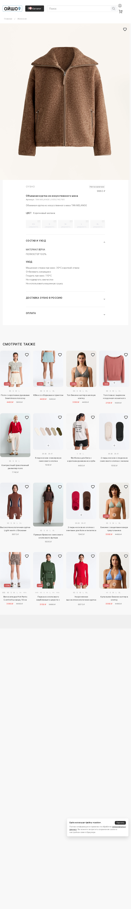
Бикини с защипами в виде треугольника (114, 529)
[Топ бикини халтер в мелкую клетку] (81, 369)
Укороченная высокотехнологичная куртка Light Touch (81, 599)
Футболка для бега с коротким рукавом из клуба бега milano (81, 460)
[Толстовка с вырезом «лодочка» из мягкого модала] (114, 369)
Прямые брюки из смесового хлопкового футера (48, 536)
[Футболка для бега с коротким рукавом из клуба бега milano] (81, 431)
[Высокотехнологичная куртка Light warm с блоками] (15, 501)
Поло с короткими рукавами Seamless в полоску (15, 396)
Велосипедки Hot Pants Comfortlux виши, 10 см (15, 598)
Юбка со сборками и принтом (48, 395)
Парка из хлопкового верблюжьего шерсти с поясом (48, 599)
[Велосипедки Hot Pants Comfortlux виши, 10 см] (15, 570)
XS (33, 225)
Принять (120, 823)
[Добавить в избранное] (27, 354)
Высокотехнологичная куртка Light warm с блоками (15, 529)
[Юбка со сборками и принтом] (48, 369)
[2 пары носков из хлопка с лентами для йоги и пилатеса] (81, 501)
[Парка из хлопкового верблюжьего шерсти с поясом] (48, 570)
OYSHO (30, 186)
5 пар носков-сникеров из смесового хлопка (48, 459)
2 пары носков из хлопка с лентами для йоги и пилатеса (81, 529)
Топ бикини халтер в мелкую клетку (81, 396)
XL (98, 225)
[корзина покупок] (120, 11)
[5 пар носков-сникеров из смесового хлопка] (48, 431)
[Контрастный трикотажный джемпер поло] (15, 435)
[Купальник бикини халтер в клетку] (114, 570)
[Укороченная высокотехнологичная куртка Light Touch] (81, 570)
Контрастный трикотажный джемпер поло (15, 467)
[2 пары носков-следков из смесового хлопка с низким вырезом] (114, 431)
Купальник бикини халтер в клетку (114, 598)
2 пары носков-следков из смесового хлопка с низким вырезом (114, 460)
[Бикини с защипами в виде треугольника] (114, 501)
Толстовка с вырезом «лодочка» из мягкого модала (114, 397)
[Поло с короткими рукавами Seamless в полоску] (15, 369)
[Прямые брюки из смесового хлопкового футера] (48, 504)
